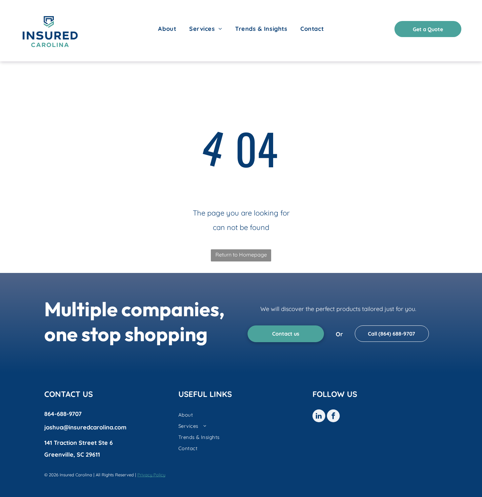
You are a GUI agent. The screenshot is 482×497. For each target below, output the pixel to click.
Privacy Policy (151, 474)
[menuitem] (167, 29)
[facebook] (333, 416)
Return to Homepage (241, 254)
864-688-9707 (63, 414)
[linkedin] (318, 416)
